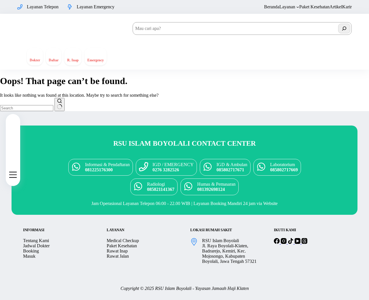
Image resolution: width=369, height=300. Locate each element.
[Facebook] (277, 242)
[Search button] (59, 104)
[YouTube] (298, 242)
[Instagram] (284, 242)
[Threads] (304, 242)
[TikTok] (291, 242)
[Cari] (344, 28)
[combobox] (26, 108)
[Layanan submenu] (297, 6)
